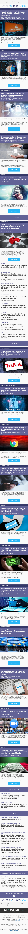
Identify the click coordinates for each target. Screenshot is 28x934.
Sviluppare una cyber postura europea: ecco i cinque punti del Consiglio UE (13, 137)
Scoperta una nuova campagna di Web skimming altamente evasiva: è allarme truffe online (13, 590)
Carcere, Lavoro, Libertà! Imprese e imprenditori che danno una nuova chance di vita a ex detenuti (12, 850)
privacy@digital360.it (14, 930)
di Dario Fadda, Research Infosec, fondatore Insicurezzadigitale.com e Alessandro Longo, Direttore (12, 18)
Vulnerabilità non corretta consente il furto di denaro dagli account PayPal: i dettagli (13, 672)
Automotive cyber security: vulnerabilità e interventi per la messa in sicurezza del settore (14, 287)
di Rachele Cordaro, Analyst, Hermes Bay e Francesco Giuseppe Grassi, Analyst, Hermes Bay (12, 141)
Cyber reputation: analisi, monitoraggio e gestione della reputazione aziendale (13, 306)
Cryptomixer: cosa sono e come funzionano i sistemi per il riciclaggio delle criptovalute (12, 325)
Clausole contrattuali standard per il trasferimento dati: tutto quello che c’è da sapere (13, 55)
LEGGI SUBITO (14, 45)
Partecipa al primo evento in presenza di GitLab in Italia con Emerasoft (14, 859)
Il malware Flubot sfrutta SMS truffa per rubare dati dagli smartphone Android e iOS (13, 550)
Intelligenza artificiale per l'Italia (11, 819)
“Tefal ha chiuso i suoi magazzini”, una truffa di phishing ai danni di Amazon (13, 352)
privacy (19, 919)
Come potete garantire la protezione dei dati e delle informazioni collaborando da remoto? (13, 797)
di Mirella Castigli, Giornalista (7, 393)
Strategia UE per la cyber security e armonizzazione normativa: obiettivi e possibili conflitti (13, 631)
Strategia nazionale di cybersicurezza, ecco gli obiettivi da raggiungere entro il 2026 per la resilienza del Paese (14, 751)
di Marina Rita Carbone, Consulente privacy (10, 58)
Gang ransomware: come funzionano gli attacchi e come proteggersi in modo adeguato (13, 336)
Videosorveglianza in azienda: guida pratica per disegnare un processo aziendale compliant (12, 95)
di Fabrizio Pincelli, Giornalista (7, 309)
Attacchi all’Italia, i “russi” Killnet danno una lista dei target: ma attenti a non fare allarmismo (13, 13)
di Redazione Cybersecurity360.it (8, 300)
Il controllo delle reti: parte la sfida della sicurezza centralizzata (13, 297)
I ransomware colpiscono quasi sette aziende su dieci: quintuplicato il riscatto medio (14, 390)
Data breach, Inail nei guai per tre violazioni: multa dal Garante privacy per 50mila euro (13, 179)
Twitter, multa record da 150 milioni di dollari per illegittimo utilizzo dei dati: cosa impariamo (13, 510)
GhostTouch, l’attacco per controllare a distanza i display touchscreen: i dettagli (13, 469)
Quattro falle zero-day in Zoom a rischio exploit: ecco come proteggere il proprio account (14, 712)
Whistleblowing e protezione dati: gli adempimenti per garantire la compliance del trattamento (13, 226)
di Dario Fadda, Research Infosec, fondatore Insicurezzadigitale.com (10, 355)
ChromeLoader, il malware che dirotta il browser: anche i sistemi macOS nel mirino (13, 429)
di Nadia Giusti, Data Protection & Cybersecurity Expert (12, 635)
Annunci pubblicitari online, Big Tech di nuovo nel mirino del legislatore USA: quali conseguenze (13, 315)
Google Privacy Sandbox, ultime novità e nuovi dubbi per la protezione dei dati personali (13, 275)
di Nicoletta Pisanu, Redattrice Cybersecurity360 (11, 183)
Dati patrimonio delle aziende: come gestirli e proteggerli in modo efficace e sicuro (14, 826)
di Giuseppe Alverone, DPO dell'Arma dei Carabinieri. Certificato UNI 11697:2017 (12, 99)
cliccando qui (17, 927)
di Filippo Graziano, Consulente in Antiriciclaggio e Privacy (13, 329)
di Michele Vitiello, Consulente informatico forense (12, 268)
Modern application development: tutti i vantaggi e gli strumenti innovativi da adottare (14, 806)
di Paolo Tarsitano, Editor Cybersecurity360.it (10, 755)
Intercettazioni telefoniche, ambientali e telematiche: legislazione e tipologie (14, 266)
